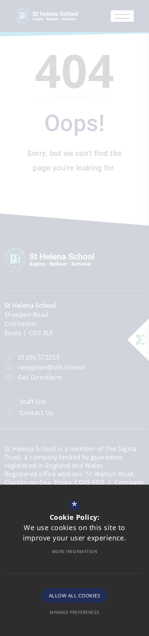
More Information (74, 551)
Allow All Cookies (74, 595)
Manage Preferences (74, 612)
